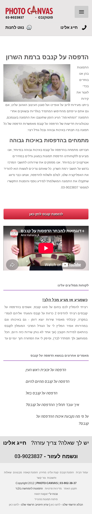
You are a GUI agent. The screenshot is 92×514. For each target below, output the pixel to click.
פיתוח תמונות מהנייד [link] (46, 499)
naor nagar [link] (41, 493)
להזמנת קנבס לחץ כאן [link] (46, 214)
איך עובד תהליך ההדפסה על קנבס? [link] (52, 405)
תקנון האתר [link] (70, 488)
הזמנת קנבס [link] (67, 472)
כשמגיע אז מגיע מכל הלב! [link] (65, 299)
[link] (28, 12)
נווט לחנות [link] (14, 27)
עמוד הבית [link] (82, 472)
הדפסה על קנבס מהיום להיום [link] (47, 381)
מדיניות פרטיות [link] (53, 488)
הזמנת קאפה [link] (30, 472)
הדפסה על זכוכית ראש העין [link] (46, 370)
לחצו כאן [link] (55, 504)
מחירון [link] (42, 472)
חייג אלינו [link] (69, 27)
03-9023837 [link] (28, 456)
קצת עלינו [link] (53, 472)
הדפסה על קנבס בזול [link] (41, 393)
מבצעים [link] (17, 472)
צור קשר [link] (41, 477)
